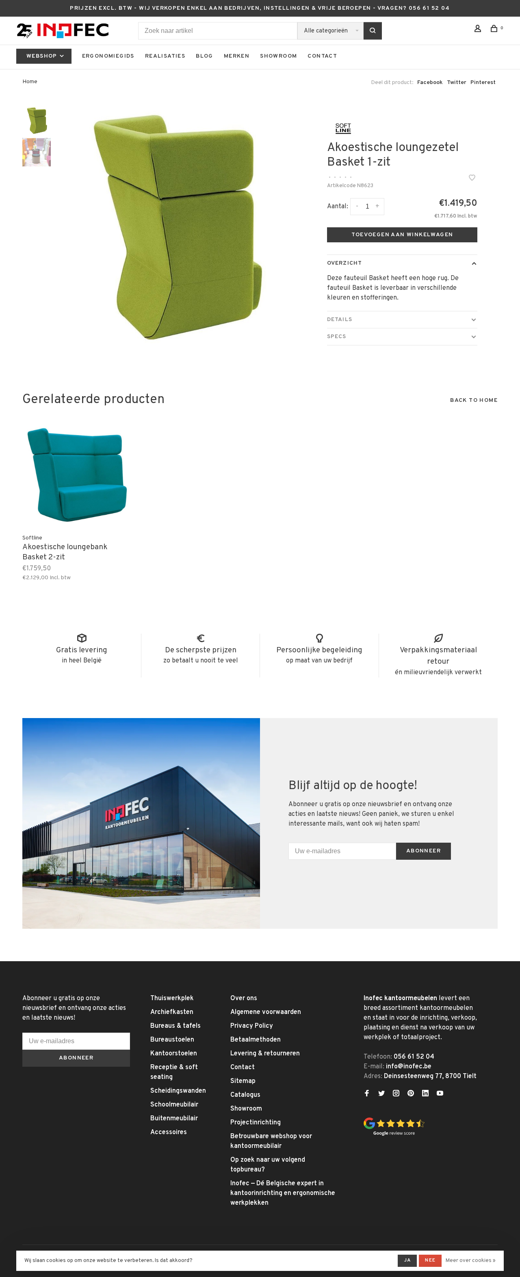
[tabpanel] (174, 227)
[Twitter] (381, 1094)
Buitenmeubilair (174, 1119)
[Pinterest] (410, 1094)
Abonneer (423, 851)
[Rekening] (479, 30)
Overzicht (344, 263)
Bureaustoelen (172, 1040)
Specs (337, 336)
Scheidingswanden (178, 1091)
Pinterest (483, 82)
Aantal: (337, 207)
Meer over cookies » (471, 1261)
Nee (430, 1260)
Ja (407, 1260)
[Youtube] (440, 1094)
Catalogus (245, 1095)
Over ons (243, 998)
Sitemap (243, 1081)
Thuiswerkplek (172, 998)
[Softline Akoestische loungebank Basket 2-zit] (77, 475)
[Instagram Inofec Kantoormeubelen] (396, 1094)
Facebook (430, 82)
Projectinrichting (255, 1123)
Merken (236, 56)
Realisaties (165, 56)
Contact (322, 56)
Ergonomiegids (108, 56)
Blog (204, 56)
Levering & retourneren (265, 1054)
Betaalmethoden (255, 1040)
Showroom (278, 56)
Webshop (42, 56)
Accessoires (168, 1132)
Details (339, 319)
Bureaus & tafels (175, 1026)
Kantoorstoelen (173, 1054)
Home (29, 81)
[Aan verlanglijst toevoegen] (472, 179)
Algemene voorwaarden (265, 1012)
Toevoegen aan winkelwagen (402, 234)
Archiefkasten (171, 1012)
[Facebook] (367, 1094)
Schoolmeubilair (174, 1105)
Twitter (456, 82)
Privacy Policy (251, 1026)
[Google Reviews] (394, 1134)
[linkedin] (425, 1094)
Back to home (474, 400)
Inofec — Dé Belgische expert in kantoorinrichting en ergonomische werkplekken (282, 1193)
